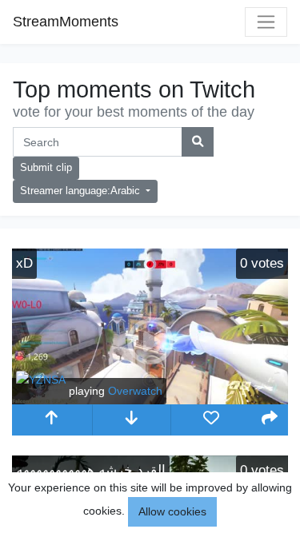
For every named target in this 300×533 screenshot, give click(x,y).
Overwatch (135, 390)
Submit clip (46, 167)
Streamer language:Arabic (81, 191)
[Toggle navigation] (266, 22)
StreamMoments (65, 22)
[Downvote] (132, 419)
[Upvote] (52, 419)
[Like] (211, 419)
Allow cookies (172, 511)
